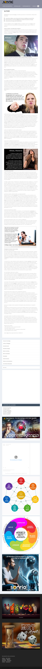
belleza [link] (10, 190)
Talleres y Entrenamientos (7, 361)
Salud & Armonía (6, 358)
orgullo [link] (16, 23)
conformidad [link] (6, 64)
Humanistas (9, 660)
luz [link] (14, 200)
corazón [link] (31, 23)
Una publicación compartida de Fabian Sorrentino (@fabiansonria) (16, 473)
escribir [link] (9, 121)
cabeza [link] (20, 86)
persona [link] (6, 29)
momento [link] (6, 257)
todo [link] (5, 88)
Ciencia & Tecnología (6, 340)
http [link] (7, 332)
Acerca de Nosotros (7, 6)
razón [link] (9, 23)
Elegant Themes (9, 667)
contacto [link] (7, 88)
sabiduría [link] (31, 186)
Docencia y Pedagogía (7, 412)
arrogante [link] (15, 283)
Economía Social (6, 346)
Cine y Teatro (8, 658)
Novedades (5, 356)
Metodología (17, 6)
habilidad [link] (16, 144)
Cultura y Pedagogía (6, 343)
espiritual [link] (15, 195)
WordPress (21, 667)
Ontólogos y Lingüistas (7, 411)
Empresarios (8, 661)
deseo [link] (5, 200)
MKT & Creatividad (6, 353)
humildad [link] (23, 311)
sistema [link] (31, 212)
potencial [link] (29, 261)
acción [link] (22, 300)
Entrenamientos (26, 6)
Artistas (3, 658)
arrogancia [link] (11, 76)
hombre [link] (14, 32)
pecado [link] (17, 200)
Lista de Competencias (7, 410)
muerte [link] (28, 133)
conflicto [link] (30, 266)
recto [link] (5, 295)
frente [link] (15, 14)
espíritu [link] (5, 137)
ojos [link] (11, 266)
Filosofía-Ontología (6, 348)
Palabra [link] (32, 281)
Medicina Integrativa (6, 413)
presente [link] (5, 285)
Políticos (3, 661)
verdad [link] (18, 136)
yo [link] (23, 76)
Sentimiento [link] (6, 14)
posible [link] (9, 71)
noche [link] (26, 126)
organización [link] (29, 176)
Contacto (34, 6)
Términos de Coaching (7, 407)
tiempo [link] (22, 116)
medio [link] (32, 64)
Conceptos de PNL (6, 409)
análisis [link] (5, 62)
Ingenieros (8, 659)
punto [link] (34, 297)
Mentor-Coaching (6, 351)
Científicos (4, 659)
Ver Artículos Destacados (7, 363)
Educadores (4, 660)
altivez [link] (18, 19)
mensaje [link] (5, 122)
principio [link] (6, 143)
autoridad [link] (20, 274)
